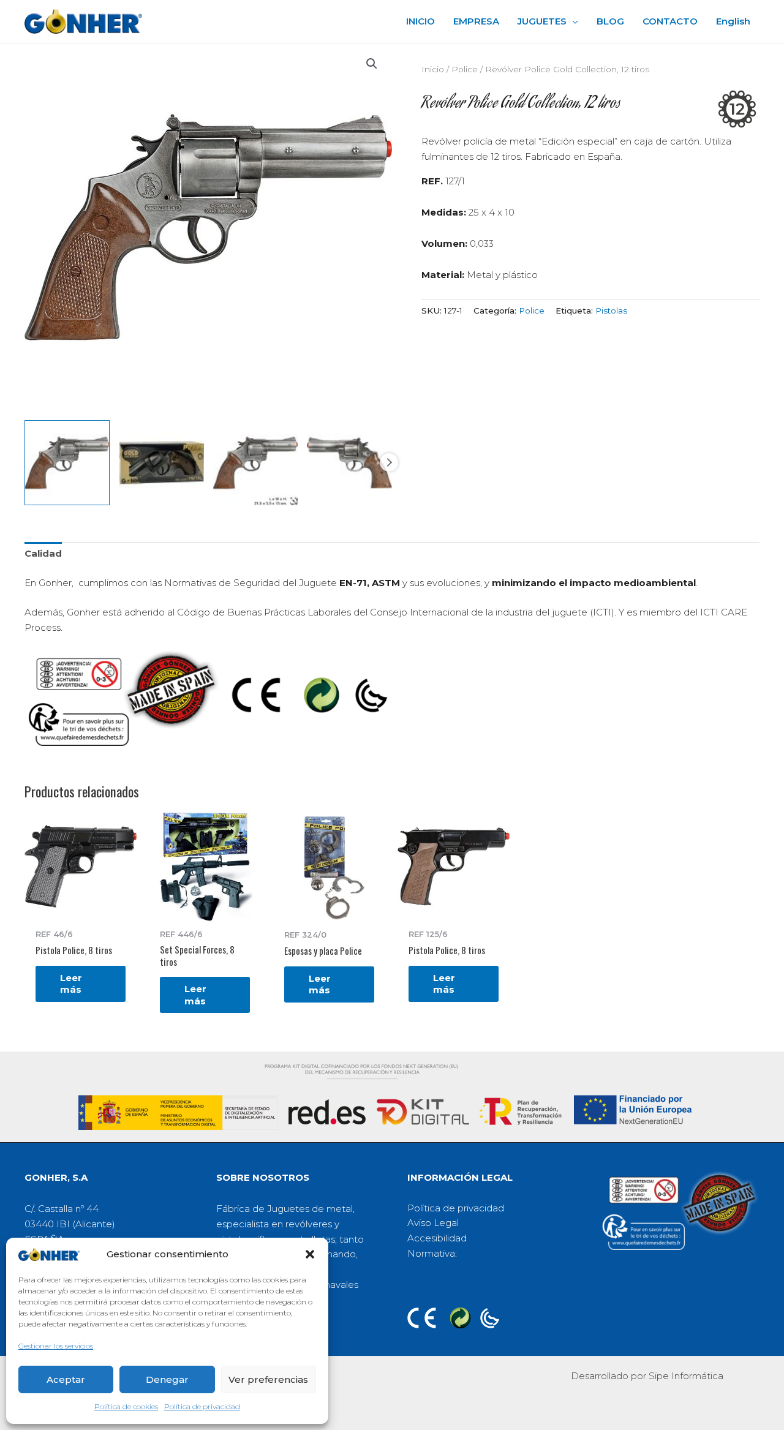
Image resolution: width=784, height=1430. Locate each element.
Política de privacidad (202, 1406)
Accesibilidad (437, 1238)
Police (464, 69)
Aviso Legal (433, 1223)
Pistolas (611, 310)
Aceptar (66, 1379)
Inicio (432, 69)
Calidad (43, 553)
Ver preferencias (268, 1379)
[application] (572, 21)
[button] (310, 1254)
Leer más (71, 984)
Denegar (167, 1379)
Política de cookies (126, 1406)
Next (389, 462)
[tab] (43, 554)
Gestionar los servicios (55, 1345)
